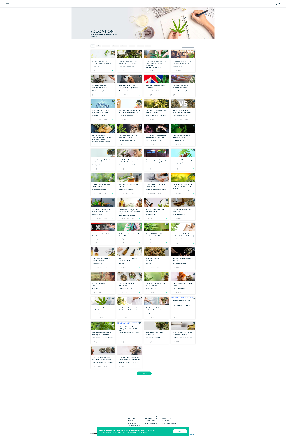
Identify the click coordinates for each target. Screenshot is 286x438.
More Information (142, 432)
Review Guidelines (151, 423)
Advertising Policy (151, 418)
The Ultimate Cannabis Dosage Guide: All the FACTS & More (156, 136)
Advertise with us (134, 426)
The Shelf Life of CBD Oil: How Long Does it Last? (155, 284)
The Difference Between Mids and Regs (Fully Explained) (101, 334)
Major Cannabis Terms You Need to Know (101, 309)
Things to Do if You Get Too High (101, 284)
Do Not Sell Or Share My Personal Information (169, 424)
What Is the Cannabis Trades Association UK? (155, 87)
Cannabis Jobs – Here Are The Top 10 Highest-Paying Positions (129, 358)
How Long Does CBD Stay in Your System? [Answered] (101, 111)
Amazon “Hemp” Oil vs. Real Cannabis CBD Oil (155, 210)
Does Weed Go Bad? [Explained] (152, 260)
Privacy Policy (166, 418)
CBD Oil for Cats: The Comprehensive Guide (99, 87)
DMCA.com (192, 434)
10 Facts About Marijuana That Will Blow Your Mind (156, 111)
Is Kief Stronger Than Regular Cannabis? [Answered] (182, 334)
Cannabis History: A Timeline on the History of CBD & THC (183, 62)
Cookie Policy (166, 421)
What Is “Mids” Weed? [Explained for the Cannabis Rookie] (128, 328)
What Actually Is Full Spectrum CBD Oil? (129, 185)
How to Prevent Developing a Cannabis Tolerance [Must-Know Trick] (182, 186)
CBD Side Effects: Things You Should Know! (155, 185)
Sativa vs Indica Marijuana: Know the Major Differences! (182, 111)
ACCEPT (180, 431)
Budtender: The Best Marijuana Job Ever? (183, 260)
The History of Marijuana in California (181, 301)
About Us (131, 416)
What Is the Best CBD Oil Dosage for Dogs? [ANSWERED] (129, 87)
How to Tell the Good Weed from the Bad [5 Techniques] (101, 358)
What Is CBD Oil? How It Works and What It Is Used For (156, 235)
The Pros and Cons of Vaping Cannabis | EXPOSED (128, 136)
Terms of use (166, 416)
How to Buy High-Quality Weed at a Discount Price (102, 161)
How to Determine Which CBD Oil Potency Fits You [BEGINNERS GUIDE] (129, 211)
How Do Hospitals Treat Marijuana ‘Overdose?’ (153, 309)
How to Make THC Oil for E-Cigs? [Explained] (101, 260)
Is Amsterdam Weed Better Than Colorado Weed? (101, 235)
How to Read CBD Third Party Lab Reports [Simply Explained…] (183, 235)
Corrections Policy (151, 416)
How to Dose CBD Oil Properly (182, 160)
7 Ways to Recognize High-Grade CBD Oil (101, 185)
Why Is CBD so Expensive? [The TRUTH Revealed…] (129, 260)
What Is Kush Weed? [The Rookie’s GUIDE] (154, 334)
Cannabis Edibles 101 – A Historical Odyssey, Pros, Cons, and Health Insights (102, 137)
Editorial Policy (150, 421)
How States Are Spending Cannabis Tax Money (181, 87)
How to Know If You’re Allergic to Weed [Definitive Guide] (128, 161)
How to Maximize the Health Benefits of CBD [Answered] (128, 309)
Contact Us (132, 418)
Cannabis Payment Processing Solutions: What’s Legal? (156, 161)
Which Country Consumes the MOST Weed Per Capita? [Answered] (156, 63)
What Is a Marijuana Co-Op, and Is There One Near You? (128, 62)
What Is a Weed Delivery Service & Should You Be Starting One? (129, 111)
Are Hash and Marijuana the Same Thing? (182, 210)
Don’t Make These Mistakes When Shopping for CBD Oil (101, 210)
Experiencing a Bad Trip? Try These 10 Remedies (182, 136)
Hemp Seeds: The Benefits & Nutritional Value (128, 284)
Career (130, 421)
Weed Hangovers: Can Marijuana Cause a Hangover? (102, 62)
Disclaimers (132, 423)
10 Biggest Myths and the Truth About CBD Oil (129, 235)
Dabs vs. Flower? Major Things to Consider (182, 284)
